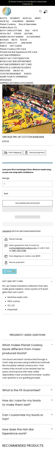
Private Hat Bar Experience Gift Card (18, 52)
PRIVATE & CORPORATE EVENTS (15, 67)
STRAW (17, 33)
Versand (6, 231)
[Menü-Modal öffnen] (51, 11)
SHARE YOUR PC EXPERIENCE (14, 76)
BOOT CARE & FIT (8, 42)
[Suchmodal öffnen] (40, 11)
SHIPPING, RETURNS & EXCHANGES (16, 82)
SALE (27, 30)
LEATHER (28, 33)
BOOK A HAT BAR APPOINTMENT (15, 61)
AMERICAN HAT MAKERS (11, 36)
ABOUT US (18, 70)
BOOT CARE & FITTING (11, 30)
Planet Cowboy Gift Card (13, 49)
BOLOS (23, 39)
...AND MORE (26, 42)
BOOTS (3, 18)
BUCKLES (4, 39)
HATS (35, 30)
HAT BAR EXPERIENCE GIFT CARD (16, 64)
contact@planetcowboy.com (23, 248)
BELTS (14, 39)
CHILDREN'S (17, 21)
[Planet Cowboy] (6, 11)
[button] (27, 209)
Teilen (9, 271)
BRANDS (30, 21)
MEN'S (38, 18)
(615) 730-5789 (19, 250)
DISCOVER (5, 70)
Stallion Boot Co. (8, 27)
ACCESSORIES (33, 36)
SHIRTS (3, 45)
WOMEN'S (15, 18)
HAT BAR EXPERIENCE (10, 55)
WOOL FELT (5, 33)
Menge (5, 178)
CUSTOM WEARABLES (10, 73)
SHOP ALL (27, 18)
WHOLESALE (6, 79)
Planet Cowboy (8, 24)
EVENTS (27, 73)
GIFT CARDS (16, 45)
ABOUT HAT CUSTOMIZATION (14, 58)
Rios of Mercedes (27, 24)
